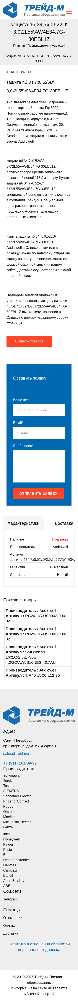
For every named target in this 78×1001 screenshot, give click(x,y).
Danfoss (9, 865)
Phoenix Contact (16, 801)
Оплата (9, 925)
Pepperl (9, 806)
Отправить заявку (38, 493)
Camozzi (10, 870)
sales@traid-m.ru (17, 754)
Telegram (10, 899)
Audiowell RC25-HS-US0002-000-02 (36, 634)
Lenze (8, 827)
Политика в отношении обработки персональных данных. (39, 947)
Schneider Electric (17, 796)
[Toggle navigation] (69, 12)
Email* (18, 423)
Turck (7, 780)
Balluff (8, 875)
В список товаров (29, 341)
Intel (6, 834)
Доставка (10, 933)
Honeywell (11, 839)
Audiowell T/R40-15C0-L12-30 (33, 673)
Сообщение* (23, 446)
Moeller (9, 817)
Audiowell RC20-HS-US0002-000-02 (36, 615)
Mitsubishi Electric (17, 822)
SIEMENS (11, 791)
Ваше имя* (22, 400)
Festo (7, 849)
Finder (8, 844)
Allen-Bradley (13, 881)
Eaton (7, 855)
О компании (12, 918)
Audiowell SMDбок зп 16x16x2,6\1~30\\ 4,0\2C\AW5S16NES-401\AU (31, 655)
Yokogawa (11, 775)
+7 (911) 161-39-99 (20, 763)
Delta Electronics (16, 860)
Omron (8, 811)
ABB (6, 886)
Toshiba (9, 786)
